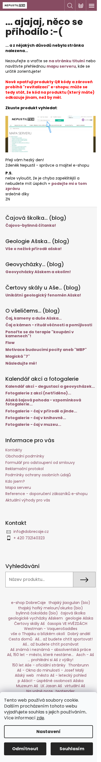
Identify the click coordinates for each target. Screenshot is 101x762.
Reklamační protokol (24, 468)
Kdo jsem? (15, 481)
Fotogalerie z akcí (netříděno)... (38, 393)
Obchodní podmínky (24, 456)
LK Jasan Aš (51, 685)
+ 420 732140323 (29, 538)
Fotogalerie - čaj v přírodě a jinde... (41, 411)
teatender (65, 691)
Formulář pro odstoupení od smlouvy (40, 462)
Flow (10, 343)
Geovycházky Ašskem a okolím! (38, 272)
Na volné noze (39, 691)
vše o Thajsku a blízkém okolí (38, 633)
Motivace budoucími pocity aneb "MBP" (46, 350)
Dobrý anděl (79, 633)
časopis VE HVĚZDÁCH (67, 623)
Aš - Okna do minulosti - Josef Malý (50, 670)
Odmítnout (25, 749)
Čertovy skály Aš (29, 623)
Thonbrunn (78, 665)
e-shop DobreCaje (28, 602)
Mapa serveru (18, 487)
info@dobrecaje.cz (31, 531)
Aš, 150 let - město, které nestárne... (40, 654)
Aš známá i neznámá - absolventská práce (50, 649)
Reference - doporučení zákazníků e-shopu (46, 493)
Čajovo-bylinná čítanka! (30, 226)
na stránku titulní (67, 61)
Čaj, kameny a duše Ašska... (33, 318)
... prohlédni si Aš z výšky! (50, 659)
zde (40, 718)
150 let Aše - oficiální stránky (38, 665)
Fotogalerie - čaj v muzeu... (33, 425)
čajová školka (73, 613)
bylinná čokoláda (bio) (37, 613)
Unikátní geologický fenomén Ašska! (43, 295)
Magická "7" (17, 356)
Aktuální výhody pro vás (27, 500)
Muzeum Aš (27, 685)
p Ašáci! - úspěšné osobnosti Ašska (50, 680)
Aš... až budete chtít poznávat (51, 644)
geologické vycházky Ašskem (35, 618)
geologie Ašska (79, 618)
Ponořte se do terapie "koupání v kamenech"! (39, 334)
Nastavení (48, 731)
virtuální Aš (75, 685)
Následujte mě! (21, 363)
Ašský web (24, 675)
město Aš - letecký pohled (61, 675)
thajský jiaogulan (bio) (69, 602)
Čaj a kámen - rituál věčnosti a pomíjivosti (48, 325)
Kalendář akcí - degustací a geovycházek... (50, 386)
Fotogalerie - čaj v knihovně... (35, 418)
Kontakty (13, 450)
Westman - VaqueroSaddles (50, 628)
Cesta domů (20, 639)
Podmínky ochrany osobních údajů (38, 475)
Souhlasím (72, 749)
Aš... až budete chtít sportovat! (64, 639)
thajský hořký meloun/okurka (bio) (50, 608)
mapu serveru (61, 66)
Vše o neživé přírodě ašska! (33, 249)
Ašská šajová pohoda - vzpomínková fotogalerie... (43, 402)
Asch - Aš (85, 654)
